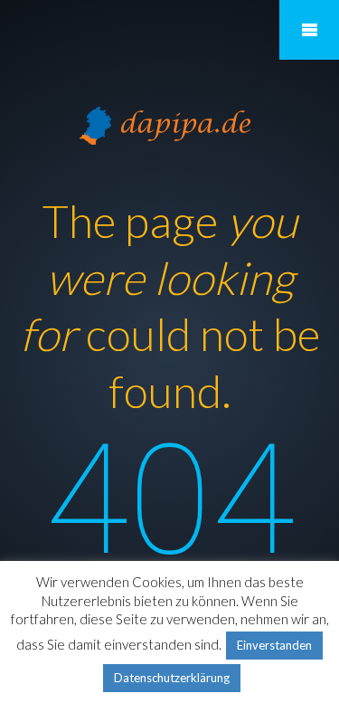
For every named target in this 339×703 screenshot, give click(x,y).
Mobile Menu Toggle (309, 30)
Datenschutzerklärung (172, 677)
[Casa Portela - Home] (170, 123)
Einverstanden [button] (274, 645)
